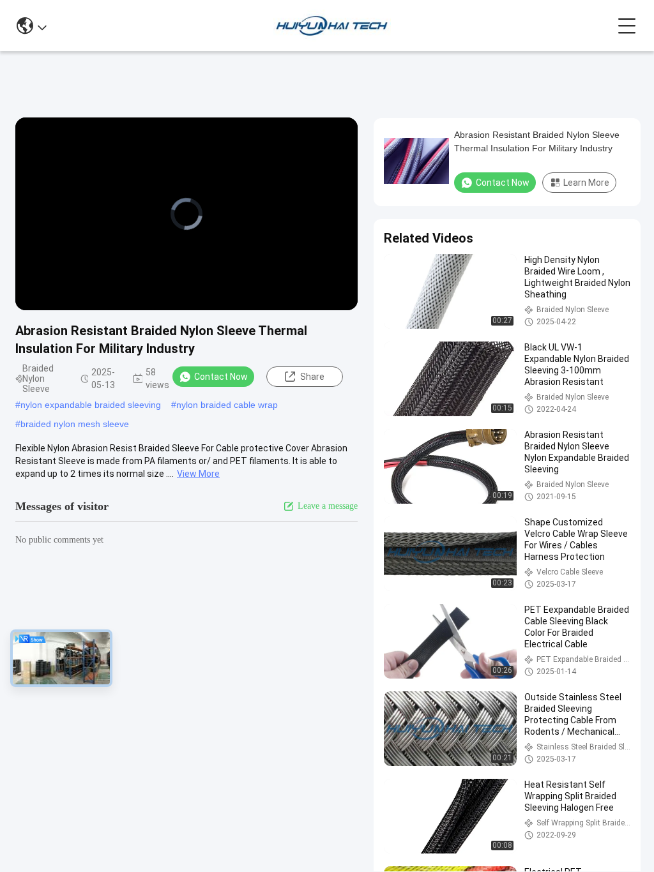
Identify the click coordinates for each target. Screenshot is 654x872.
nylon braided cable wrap (227, 405)
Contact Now (221, 377)
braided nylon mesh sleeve (74, 424)
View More (198, 474)
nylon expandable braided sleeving (90, 405)
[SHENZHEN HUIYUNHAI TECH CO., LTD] (331, 25)
